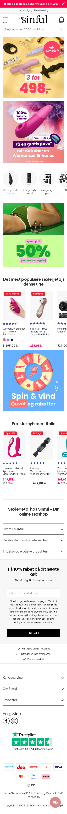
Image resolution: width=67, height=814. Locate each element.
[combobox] (30, 29)
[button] (63, 3)
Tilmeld (34, 633)
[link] (4, 339)
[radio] (4, 323)
